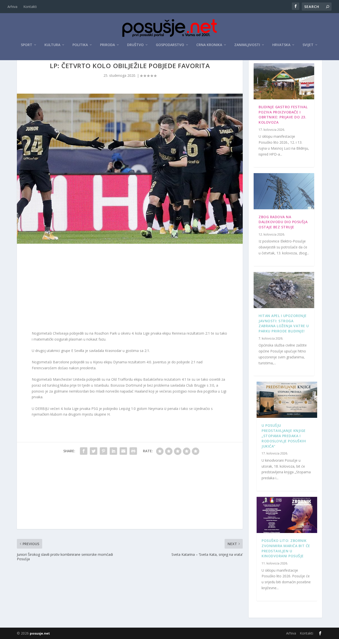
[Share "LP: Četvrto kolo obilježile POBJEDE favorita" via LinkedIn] (113, 451)
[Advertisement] (130, 288)
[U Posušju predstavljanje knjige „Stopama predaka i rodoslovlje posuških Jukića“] (287, 400)
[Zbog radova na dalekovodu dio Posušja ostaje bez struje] (284, 191)
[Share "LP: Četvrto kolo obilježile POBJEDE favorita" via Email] (123, 451)
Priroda (107, 45)
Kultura (52, 45)
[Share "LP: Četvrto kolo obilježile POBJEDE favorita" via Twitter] (94, 451)
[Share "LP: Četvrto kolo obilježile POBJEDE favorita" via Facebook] (84, 451)
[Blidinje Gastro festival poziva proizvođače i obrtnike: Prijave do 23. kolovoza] (284, 81)
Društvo (135, 45)
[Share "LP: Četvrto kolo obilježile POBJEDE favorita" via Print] (133, 451)
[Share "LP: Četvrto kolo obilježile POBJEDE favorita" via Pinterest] (103, 451)
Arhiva (12, 6)
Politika (80, 45)
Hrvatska (281, 45)
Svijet (308, 45)
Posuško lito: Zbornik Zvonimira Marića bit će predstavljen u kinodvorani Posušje (286, 548)
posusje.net (40, 633)
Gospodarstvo (170, 45)
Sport (26, 45)
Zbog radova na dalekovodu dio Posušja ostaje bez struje (283, 222)
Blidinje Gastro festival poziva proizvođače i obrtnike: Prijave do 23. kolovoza (283, 115)
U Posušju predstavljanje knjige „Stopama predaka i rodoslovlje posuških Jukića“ (284, 435)
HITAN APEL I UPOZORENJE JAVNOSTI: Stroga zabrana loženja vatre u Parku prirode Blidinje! (284, 323)
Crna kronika (209, 45)
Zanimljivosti (247, 45)
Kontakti (30, 6)
